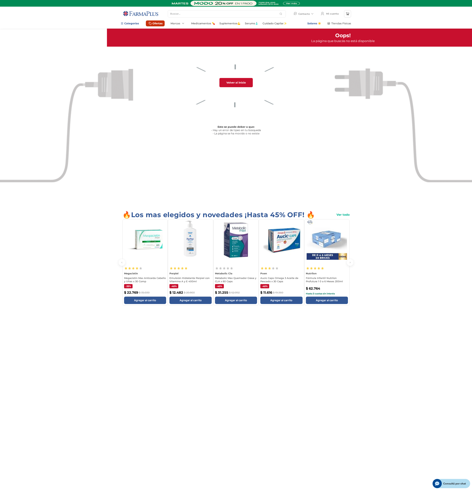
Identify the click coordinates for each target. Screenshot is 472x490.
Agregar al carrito (145, 305)
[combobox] (227, 14)
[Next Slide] (350, 265)
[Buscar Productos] (281, 13)
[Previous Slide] (122, 265)
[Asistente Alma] (451, 483)
